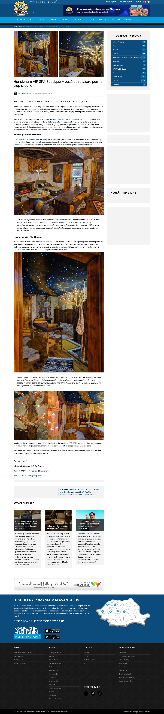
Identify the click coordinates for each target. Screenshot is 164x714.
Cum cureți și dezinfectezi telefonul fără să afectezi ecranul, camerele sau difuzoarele (89, 525)
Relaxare (79, 495)
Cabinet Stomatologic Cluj (23, 652)
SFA (85, 663)
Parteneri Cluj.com (126, 2)
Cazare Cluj (52, 677)
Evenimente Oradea (125, 674)
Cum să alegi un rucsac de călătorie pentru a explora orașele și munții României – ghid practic (27, 525)
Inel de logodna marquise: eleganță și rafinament (57, 527)
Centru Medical (19, 656)
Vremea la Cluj (117, 84)
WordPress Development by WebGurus (136, 711)
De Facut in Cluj (54, 660)
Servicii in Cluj (89, 495)
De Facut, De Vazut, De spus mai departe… (127, 57)
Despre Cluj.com (110, 2)
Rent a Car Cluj (124, 660)
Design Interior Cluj (125, 681)
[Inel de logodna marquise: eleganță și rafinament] (58, 520)
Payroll (86, 656)
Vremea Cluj (53, 695)
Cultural (115, 54)
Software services (90, 660)
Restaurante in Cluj (55, 667)
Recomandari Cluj (67, 495)
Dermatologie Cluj (20, 663)
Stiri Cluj (115, 80)
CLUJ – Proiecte (118, 42)
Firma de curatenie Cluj (127, 656)
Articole (21, 26)
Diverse (75, 492)
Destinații (116, 61)
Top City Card (123, 670)
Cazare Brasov (124, 667)
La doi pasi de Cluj (55, 652)
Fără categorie (118, 65)
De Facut (72, 489)
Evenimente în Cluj (55, 663)
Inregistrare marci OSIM (127, 677)
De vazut (52, 684)
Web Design (123, 663)
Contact (138, 2)
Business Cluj (53, 681)
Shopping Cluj (53, 674)
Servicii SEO (88, 652)
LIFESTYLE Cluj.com (87, 492)
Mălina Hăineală (26, 93)
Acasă (15, 26)
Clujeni (115, 46)
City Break (122, 652)
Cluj (32, 12)
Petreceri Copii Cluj (55, 699)
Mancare (116, 73)
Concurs (115, 50)
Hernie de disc (19, 660)
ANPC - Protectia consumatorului (56, 711)
